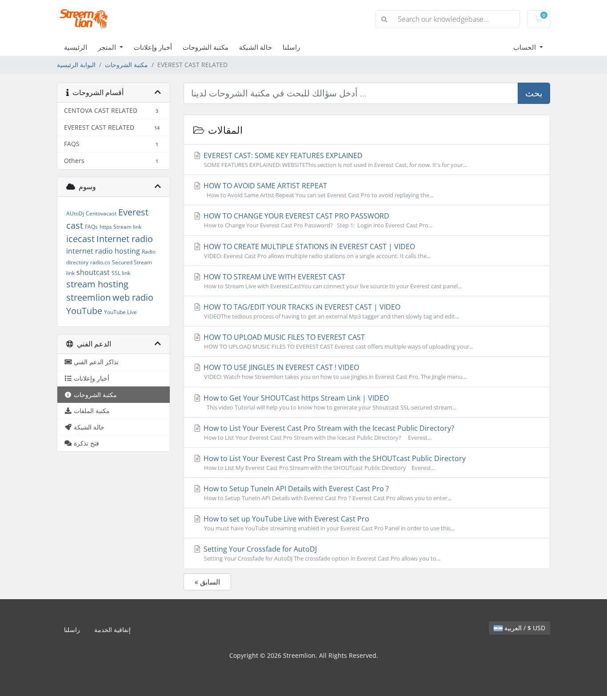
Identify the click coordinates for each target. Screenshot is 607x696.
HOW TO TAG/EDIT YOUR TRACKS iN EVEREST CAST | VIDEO (330, 311)
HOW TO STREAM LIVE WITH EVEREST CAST (332, 281)
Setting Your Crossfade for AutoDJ (321, 553)
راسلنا (291, 47)
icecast (80, 239)
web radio (132, 297)
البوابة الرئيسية (76, 64)
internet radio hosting (103, 251)
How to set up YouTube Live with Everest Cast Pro (328, 523)
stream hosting (97, 284)
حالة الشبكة (255, 47)
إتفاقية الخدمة (112, 629)
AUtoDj (75, 213)
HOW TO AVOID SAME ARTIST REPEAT (317, 190)
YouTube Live (120, 312)
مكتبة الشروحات (205, 47)
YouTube (84, 311)
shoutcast (93, 272)
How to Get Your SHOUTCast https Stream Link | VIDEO (329, 402)
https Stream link (120, 227)
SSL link (121, 273)
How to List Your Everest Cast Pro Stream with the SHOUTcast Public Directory (334, 462)
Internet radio (124, 239)
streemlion (88, 297)
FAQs (91, 227)
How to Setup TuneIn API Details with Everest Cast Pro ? (326, 493)
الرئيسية (75, 47)
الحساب (525, 47)
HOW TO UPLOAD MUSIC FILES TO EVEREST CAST (337, 341)
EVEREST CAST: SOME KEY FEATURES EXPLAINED (334, 160)
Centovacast (101, 213)
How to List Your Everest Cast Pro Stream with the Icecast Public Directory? (328, 432)
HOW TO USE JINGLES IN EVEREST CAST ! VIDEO (334, 371)
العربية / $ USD (524, 628)
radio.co (100, 262)
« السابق (207, 582)
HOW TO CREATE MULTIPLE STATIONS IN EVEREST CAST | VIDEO (316, 251)
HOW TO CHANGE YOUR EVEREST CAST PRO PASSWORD (317, 220)
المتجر (108, 47)
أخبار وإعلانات (153, 47)
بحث (534, 93)
